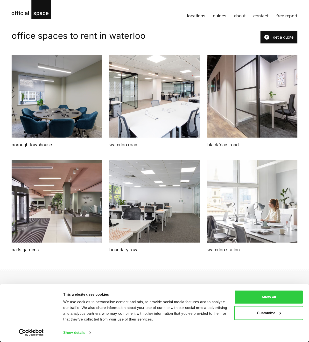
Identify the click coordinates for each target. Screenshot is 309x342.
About (240, 15)
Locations (196, 15)
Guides (219, 15)
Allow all (268, 297)
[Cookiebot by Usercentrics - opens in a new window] (31, 332)
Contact (260, 15)
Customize (266, 313)
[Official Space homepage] (31, 9)
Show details (74, 332)
